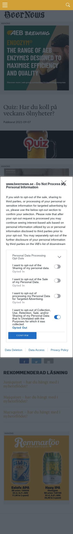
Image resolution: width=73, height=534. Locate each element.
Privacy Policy (59, 350)
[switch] (57, 267)
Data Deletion (13, 350)
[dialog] (36, 267)
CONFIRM (22, 335)
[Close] (65, 184)
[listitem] (36, 257)
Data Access (36, 350)
